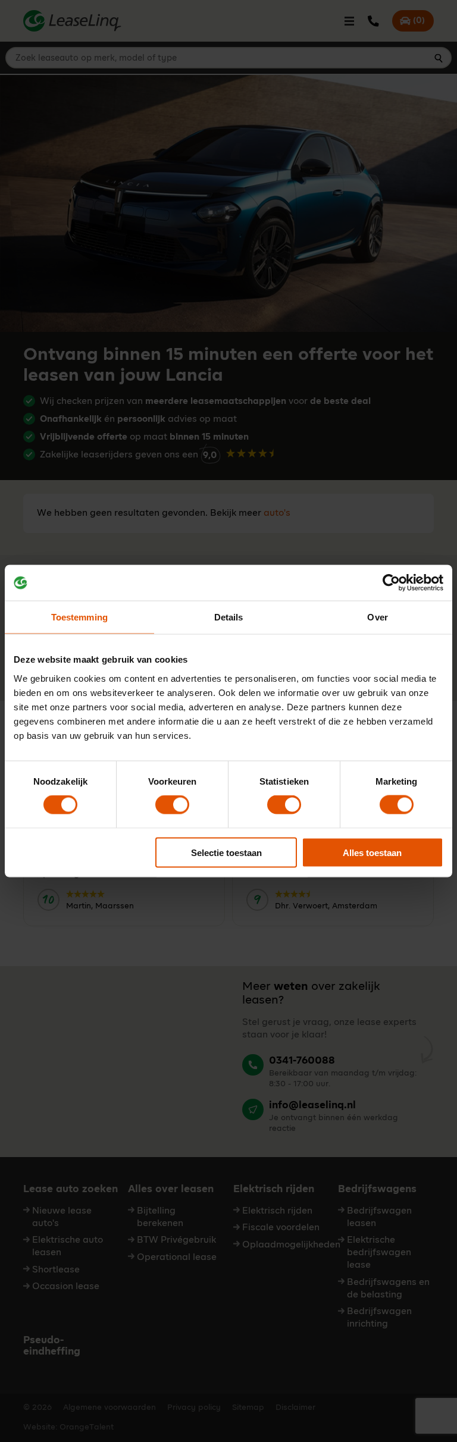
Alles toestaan (372, 852)
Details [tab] (228, 617)
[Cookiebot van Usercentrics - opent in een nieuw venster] (391, 583)
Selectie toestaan (226, 852)
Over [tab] (377, 617)
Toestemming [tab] (79, 617)
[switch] (172, 804)
